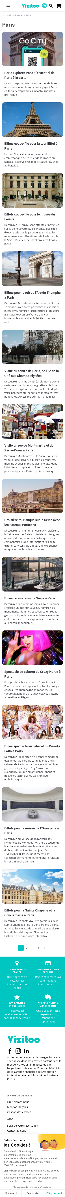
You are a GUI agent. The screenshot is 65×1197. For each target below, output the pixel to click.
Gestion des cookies (19, 1112)
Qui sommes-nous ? (19, 1102)
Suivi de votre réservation (22, 1125)
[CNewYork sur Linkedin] (26, 1051)
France (18, 15)
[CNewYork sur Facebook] (10, 1051)
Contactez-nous (16, 1130)
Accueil (7, 15)
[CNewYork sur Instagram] (18, 1051)
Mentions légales (17, 1107)
